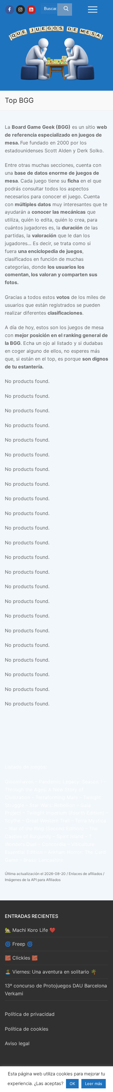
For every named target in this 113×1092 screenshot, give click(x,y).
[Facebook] (9, 9)
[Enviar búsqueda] (64, 9)
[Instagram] (20, 9)
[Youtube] (31, 9)
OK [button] (72, 1083)
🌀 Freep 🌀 (19, 944)
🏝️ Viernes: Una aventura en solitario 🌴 (51, 972)
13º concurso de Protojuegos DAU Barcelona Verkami (56, 989)
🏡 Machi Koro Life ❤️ (30, 930)
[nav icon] (93, 9)
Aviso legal (17, 1043)
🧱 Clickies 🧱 (21, 958)
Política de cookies (26, 1029)
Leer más (93, 1083)
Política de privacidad (30, 1014)
